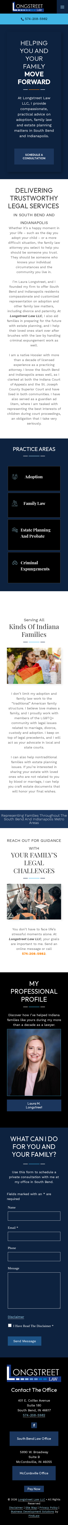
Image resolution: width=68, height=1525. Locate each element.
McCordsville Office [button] (34, 1473)
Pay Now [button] (34, 1489)
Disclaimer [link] (16, 1507)
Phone (12, 1248)
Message (13, 1268)
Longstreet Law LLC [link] (31, 1499)
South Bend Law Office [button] (34, 1439)
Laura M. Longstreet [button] (34, 1105)
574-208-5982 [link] (36, 19)
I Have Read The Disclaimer (33, 1326)
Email (13, 1227)
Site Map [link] (31, 1507)
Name (12, 1207)
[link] (28, 7)
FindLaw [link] (34, 1515)
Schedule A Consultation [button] (34, 156)
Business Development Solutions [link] (32, 1511)
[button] (62, 7)
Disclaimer (16, 1317)
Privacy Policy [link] (48, 1507)
